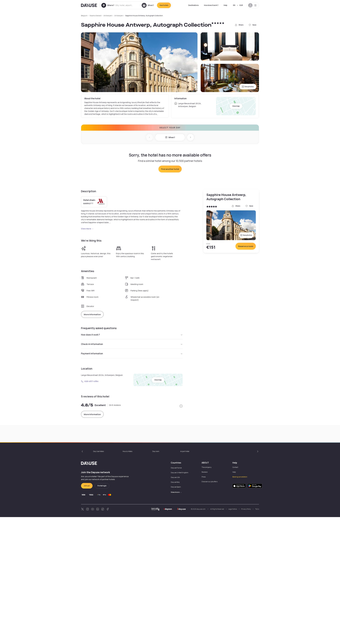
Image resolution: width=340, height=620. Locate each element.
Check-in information (92, 344)
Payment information (92, 353)
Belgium (84, 15)
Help (225, 5)
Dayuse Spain (176, 487)
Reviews (204, 472)
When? (171, 137)
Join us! (87, 486)
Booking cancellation (239, 477)
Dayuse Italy (175, 482)
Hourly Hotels (127, 451)
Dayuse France (176, 468)
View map (236, 106)
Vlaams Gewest (95, 15)
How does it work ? (211, 5)
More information (92, 314)
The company (206, 467)
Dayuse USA (175, 477)
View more (86, 228)
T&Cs (257, 509)
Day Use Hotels (98, 451)
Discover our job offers (209, 481)
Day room (155, 451)
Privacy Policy (246, 509)
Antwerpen (107, 15)
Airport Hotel (184, 451)
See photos (249, 86)
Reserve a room (245, 246)
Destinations (193, 5)
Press (204, 477)
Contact (235, 467)
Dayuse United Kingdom (179, 472)
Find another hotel (170, 169)
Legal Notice (232, 509)
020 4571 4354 (91, 381)
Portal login (102, 486)
